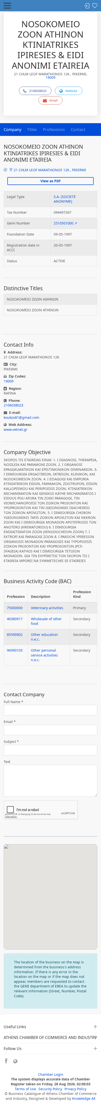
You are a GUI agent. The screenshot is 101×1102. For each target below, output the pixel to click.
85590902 (15, 634)
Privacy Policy (75, 1089)
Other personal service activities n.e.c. (44, 655)
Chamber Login (50, 1074)
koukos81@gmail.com (21, 417)
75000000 (15, 607)
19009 (50, 77)
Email (53, 100)
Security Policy (50, 1089)
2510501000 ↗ (65, 223)
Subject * (11, 741)
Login (86, 6)
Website (71, 91)
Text (7, 761)
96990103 (15, 650)
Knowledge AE (84, 1098)
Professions (54, 129)
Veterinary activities (47, 607)
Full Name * (13, 701)
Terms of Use (25, 1089)
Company (12, 129)
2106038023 (37, 91)
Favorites (94, 6)
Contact (78, 129)
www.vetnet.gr (15, 429)
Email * (10, 721)
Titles (32, 129)
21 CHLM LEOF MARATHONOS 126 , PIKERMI (49, 170)
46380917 (15, 619)
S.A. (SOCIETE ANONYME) (65, 199)
